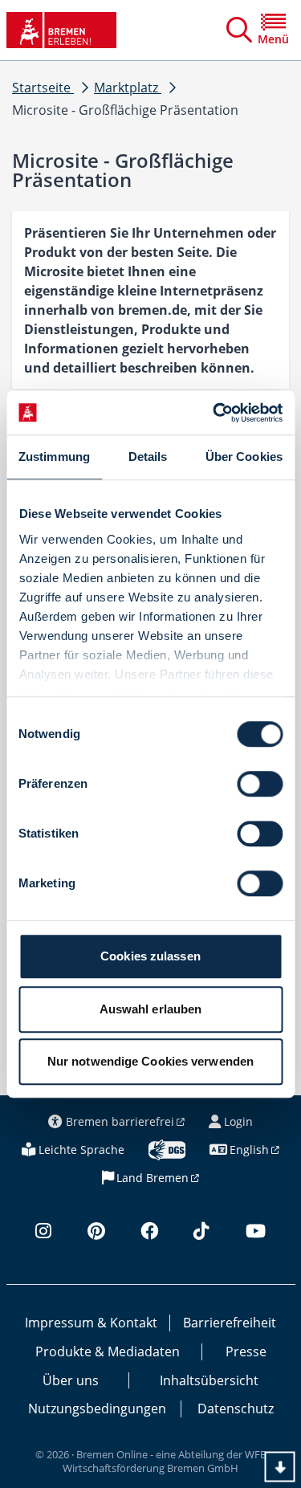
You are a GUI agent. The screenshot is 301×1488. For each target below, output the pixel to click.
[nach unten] (280, 1467)
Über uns (71, 1380)
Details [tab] (148, 456)
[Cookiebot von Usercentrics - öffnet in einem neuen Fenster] (214, 412)
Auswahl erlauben (151, 1009)
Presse (246, 1351)
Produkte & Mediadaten (107, 1351)
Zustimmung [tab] (54, 456)
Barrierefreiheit (229, 1322)
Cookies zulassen (150, 956)
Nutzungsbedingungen (97, 1408)
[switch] (260, 784)
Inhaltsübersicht (209, 1380)
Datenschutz (235, 1408)
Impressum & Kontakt (91, 1322)
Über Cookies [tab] (244, 456)
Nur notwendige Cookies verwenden (150, 1061)
